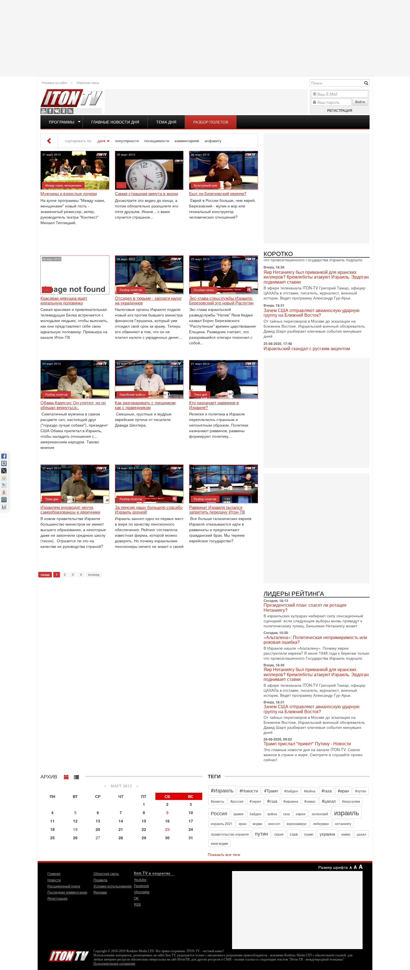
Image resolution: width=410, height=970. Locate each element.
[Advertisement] (205, 37)
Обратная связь (87, 82)
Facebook (50, 111)
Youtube (43, 111)
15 (144, 821)
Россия (219, 813)
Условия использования (112, 886)
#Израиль (222, 790)
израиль (346, 812)
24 (191, 829)
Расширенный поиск (63, 886)
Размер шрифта (333, 867)
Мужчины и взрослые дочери (68, 193)
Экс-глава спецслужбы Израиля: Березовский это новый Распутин (221, 300)
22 (144, 829)
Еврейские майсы (132, 394)
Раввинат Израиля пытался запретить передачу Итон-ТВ (217, 509)
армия (238, 813)
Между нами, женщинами (63, 185)
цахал (361, 834)
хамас (346, 834)
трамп (308, 834)
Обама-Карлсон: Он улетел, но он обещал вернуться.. (73, 405)
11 (52, 821)
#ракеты (217, 801)
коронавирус (297, 823)
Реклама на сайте (54, 82)
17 (191, 821)
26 (75, 837)
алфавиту (213, 140)
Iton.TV (68, 955)
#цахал (329, 801)
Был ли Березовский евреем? (217, 193)
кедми (257, 823)
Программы (61, 122)
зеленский (320, 813)
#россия (236, 801)
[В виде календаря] (66, 775)
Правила (100, 879)
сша (294, 834)
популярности (127, 140)
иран (243, 823)
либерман (321, 823)
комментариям (187, 140)
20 (98, 829)
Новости (54, 879)
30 (167, 837)
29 (144, 837)
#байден (291, 790)
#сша (272, 801)
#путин (360, 790)
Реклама (100, 892)
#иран (343, 791)
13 (98, 821)
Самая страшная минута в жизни (146, 193)
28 (121, 837)
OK (64, 111)
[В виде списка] (76, 775)
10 (191, 812)
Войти (360, 101)
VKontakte (57, 111)
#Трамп (271, 791)
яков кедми (219, 843)
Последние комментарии (67, 892)
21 (121, 829)
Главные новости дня (115, 122)
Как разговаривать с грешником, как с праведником (146, 405)
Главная (54, 873)
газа (286, 813)
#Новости (249, 791)
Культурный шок (205, 185)
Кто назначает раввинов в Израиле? (214, 405)
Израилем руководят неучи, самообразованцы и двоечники (70, 509)
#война (309, 790)
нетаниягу (343, 823)
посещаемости (156, 140)
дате (101, 140)
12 (75, 821)
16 (167, 821)
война (272, 813)
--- (121, 185)
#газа (327, 791)
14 (121, 821)
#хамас (310, 801)
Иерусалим (351, 801)
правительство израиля (230, 834)
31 (191, 837)
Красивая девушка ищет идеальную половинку (63, 300)
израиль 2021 (222, 823)
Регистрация (339, 110)
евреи (300, 813)
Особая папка (204, 289)
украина (327, 834)
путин (261, 833)
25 (52, 837)
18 (52, 829)
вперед (93, 574)
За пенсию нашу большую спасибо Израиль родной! (148, 509)
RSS (70, 111)
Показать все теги (224, 854)
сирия (279, 834)
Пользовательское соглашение (114, 964)
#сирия (255, 801)
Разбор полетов (210, 122)
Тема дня (166, 122)
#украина (290, 801)
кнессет (274, 823)
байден (255, 813)
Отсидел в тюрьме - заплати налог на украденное (148, 300)
